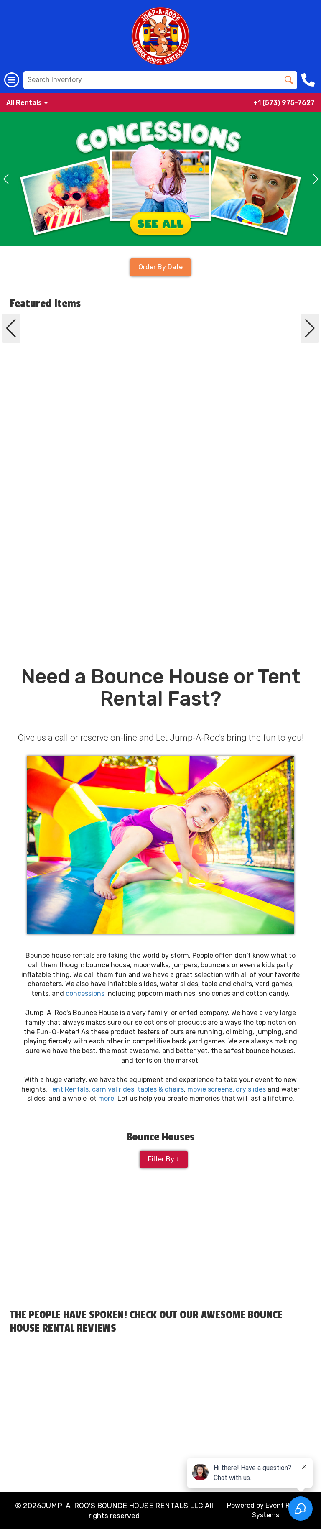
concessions (85, 993)
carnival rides (113, 1089)
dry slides (251, 1089)
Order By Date (160, 267)
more (106, 1098)
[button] (5, 179)
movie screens (209, 1089)
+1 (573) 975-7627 (284, 103)
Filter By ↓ (163, 1159)
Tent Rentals (69, 1089)
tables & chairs (161, 1089)
